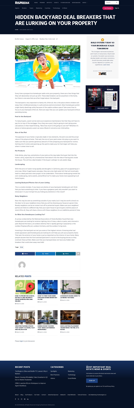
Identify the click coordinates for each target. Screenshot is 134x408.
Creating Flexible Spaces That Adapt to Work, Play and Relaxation (25, 328)
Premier (42, 3)
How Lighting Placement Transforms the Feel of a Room (69, 328)
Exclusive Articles (26, 29)
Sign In (117, 8)
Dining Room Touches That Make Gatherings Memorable (46, 328)
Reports (49, 3)
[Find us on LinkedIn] (27, 399)
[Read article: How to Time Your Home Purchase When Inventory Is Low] (48, 287)
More (84, 3)
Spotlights (54, 371)
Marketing (39, 8)
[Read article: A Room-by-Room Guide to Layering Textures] (70, 287)
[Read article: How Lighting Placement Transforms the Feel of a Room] (70, 317)
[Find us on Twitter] (18, 399)
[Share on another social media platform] (78, 253)
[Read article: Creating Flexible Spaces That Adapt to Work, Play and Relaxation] (25, 317)
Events (56, 3)
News (36, 3)
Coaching (47, 8)
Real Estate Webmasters (48, 405)
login (21, 341)
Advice (53, 378)
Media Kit (63, 395)
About (17, 395)
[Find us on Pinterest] (24, 399)
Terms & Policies (82, 395)
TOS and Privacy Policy (108, 386)
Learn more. (106, 65)
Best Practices (55, 375)
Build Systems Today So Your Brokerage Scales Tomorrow (102, 45)
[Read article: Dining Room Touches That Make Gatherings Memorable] (48, 317)
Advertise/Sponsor (53, 395)
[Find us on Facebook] (15, 399)
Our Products (28, 395)
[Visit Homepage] (23, 2)
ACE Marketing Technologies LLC (97, 395)
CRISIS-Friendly (21, 291)
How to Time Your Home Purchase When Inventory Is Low (47, 298)
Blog (22, 395)
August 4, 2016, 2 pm (32, 39)
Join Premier (107, 8)
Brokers (24, 8)
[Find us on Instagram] (21, 399)
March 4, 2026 (20, 304)
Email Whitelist (72, 395)
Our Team (36, 395)
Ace (21, 247)
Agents (17, 8)
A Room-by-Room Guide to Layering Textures (70, 297)
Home (16, 29)
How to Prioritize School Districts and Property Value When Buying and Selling (24, 298)
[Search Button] (117, 2)
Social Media (72, 378)
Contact (43, 395)
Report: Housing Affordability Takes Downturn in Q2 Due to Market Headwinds (31, 378)
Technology (56, 8)
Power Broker (65, 3)
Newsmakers (76, 3)
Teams (31, 8)
